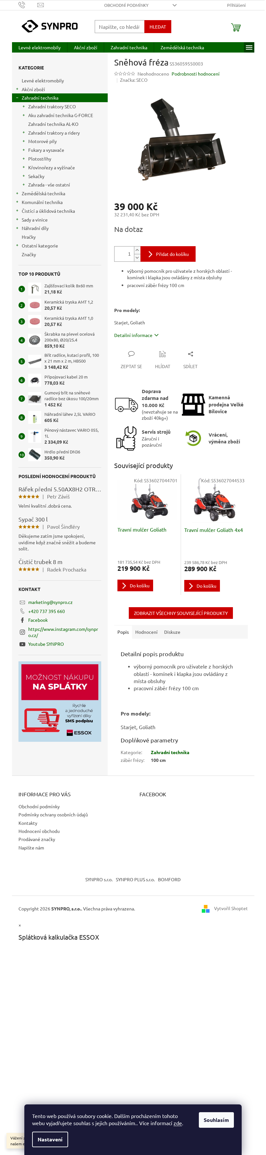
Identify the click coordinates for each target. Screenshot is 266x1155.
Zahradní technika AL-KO (53, 124)
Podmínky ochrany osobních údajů (53, 814)
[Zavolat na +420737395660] (28, 4)
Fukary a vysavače (46, 150)
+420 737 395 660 (46, 611)
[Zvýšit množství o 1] (137, 250)
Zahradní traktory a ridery (54, 133)
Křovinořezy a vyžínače (51, 167)
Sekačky (36, 176)
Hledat (158, 27)
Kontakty (27, 823)
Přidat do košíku (172, 254)
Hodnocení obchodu (39, 831)
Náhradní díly (35, 228)
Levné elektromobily (43, 80)
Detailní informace (133, 335)
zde (178, 1123)
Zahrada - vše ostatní (49, 184)
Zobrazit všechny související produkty (181, 613)
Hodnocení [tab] (146, 632)
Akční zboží (33, 89)
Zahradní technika (40, 98)
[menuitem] (39, 47)
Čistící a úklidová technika (48, 211)
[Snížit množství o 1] (137, 257)
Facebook (38, 620)
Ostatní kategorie (40, 245)
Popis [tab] (123, 632)
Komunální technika (42, 202)
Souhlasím (216, 1119)
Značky (29, 254)
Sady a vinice (35, 220)
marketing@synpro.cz (50, 602)
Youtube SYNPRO (46, 644)
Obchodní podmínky (126, 5)
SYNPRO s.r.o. (99, 879)
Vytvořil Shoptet (231, 908)
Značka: (134, 80)
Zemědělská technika (43, 193)
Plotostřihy (39, 159)
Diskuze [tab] (172, 632)
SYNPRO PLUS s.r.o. (135, 879)
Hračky (29, 237)
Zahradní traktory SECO (52, 106)
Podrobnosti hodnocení (196, 74)
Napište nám (31, 847)
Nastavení (50, 1139)
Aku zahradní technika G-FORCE (60, 115)
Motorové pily (42, 141)
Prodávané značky (36, 839)
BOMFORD (169, 879)
